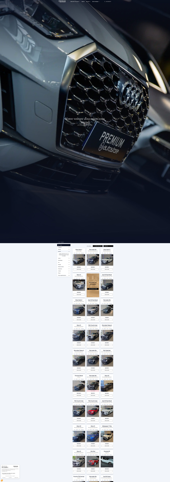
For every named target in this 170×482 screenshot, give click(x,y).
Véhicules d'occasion (74, 1)
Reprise (83, 1)
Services (88, 1)
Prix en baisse (93, 390)
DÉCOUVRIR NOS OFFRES (93, 288)
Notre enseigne (95, 1)
